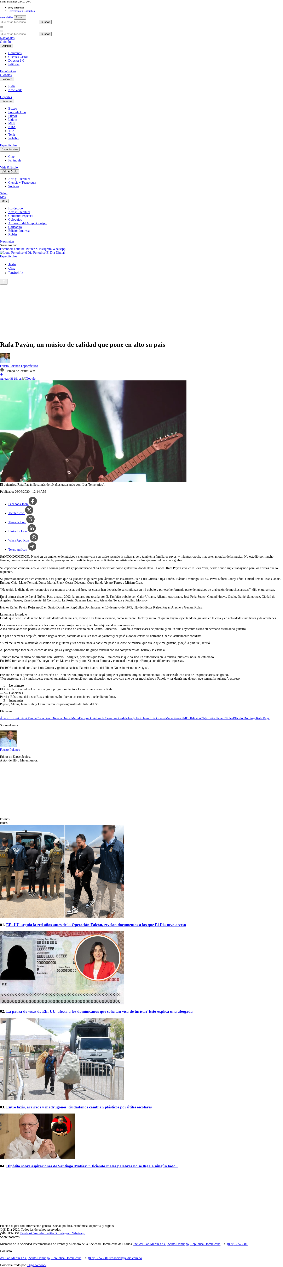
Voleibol (13, 138)
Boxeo (12, 108)
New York (15, 90)
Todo (12, 264)
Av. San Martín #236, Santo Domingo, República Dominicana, (41, 1258)
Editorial (13, 64)
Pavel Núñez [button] (224, 718)
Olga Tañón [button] (208, 718)
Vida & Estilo (9, 167)
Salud (3, 193)
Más (3, 197)
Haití (11, 86)
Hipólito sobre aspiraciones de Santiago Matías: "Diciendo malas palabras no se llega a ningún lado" (92, 1166)
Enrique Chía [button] (87, 718)
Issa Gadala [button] (120, 718)
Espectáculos (8, 145)
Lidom (12, 119)
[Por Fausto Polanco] (5, 362)
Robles (12, 234)
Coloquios (15, 219)
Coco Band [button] (44, 718)
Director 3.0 (16, 60)
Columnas (15, 53)
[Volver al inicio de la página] (3, 282)
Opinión (5, 41)
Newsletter (7, 241)
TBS (11, 131)
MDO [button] (187, 718)
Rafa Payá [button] (263, 718)
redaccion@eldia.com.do (125, 1258)
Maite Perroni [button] (174, 718)
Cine (11, 156)
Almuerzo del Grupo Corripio (27, 223)
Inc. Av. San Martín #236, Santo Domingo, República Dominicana (176, 1244)
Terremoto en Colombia (21, 10)
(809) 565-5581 (237, 1244)
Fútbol (12, 116)
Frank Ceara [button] (104, 718)
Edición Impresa (19, 230)
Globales (6, 75)
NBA (12, 127)
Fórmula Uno (17, 112)
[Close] (1, 30)
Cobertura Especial (20, 216)
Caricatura (15, 227)
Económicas (8, 71)
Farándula (14, 160)
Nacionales (7, 38)
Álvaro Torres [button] (9, 718)
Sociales (13, 186)
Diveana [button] (57, 718)
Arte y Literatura (19, 178)
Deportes (6, 97)
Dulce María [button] (71, 718)
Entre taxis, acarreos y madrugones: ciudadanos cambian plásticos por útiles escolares (79, 1107)
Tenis (11, 134)
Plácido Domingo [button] (244, 718)
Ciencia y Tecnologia (22, 182)
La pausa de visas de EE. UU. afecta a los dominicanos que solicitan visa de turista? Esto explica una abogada (99, 1011)
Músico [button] (196, 718)
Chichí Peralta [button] (27, 718)
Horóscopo (15, 208)
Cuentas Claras (18, 57)
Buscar (45, 22)
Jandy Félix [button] (135, 718)
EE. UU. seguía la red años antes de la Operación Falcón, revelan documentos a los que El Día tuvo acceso (96, 925)
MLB (12, 123)
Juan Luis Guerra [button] (154, 718)
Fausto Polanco (10, 366)
